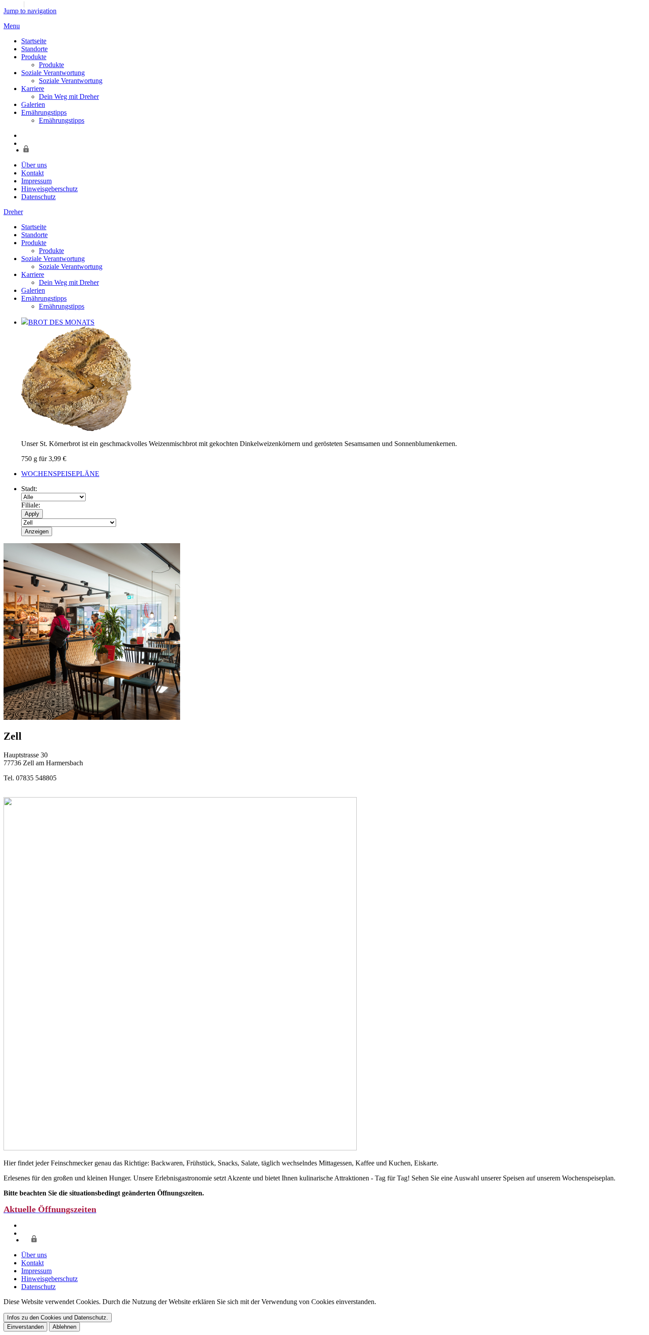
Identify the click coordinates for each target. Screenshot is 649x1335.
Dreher (13, 212)
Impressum (36, 181)
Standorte (34, 49)
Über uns (34, 165)
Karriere (32, 88)
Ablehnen (64, 1327)
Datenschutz (38, 196)
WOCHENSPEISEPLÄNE (60, 473)
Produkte (33, 57)
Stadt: (29, 488)
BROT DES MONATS (61, 322)
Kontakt (32, 173)
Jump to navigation (30, 11)
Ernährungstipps (44, 112)
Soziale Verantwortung (53, 72)
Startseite (33, 41)
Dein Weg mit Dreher (69, 96)
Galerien (33, 104)
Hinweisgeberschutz (49, 189)
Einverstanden (25, 1327)
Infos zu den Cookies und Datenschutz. (57, 1317)
